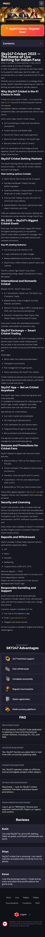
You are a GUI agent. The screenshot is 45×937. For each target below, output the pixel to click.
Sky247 (8, 102)
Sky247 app (35, 492)
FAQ (37, 903)
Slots (8, 897)
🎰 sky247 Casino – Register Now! (22, 30)
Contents (26, 903)
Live (17, 897)
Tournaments (12, 903)
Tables (26, 897)
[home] (6, 4)
